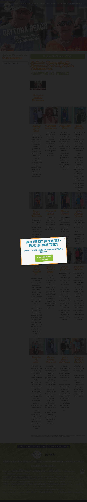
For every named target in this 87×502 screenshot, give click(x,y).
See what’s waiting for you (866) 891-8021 (44, 258)
